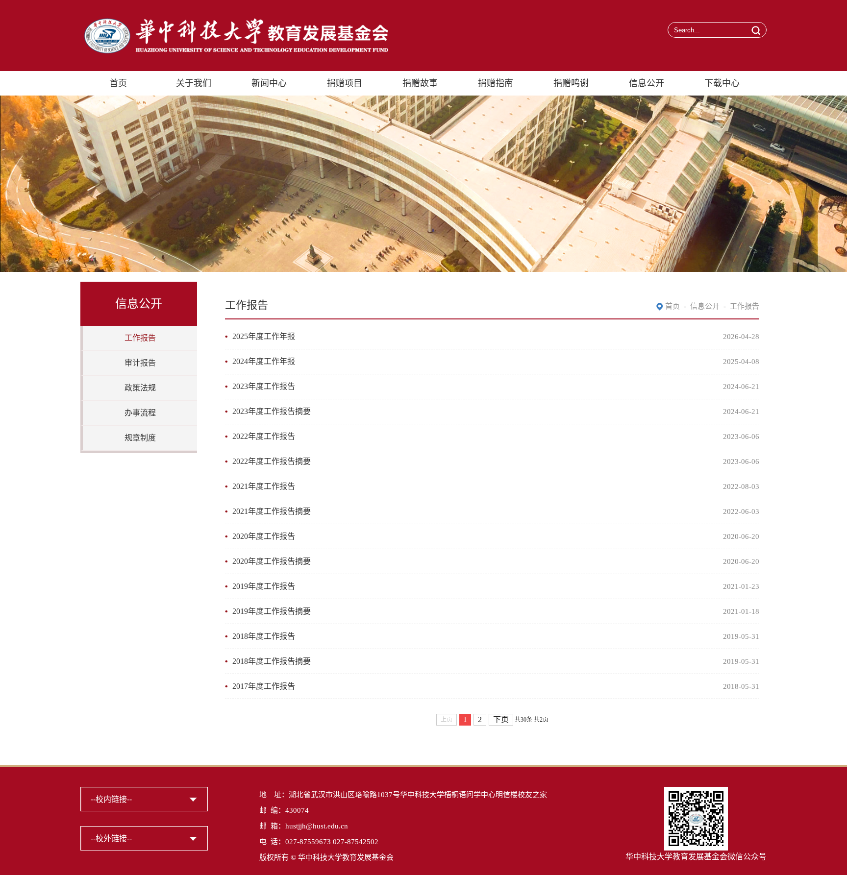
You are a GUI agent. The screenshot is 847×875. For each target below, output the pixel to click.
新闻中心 (269, 83)
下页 (501, 719)
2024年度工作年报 (263, 361)
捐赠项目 (344, 83)
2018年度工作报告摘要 (271, 661)
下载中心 (722, 83)
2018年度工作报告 (263, 636)
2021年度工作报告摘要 (271, 511)
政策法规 (140, 388)
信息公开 (646, 83)
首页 (118, 83)
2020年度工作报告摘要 (271, 561)
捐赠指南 (495, 83)
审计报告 (140, 363)
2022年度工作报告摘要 (271, 461)
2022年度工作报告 (263, 436)
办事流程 (140, 413)
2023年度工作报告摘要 (271, 411)
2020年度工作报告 (263, 536)
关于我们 (193, 83)
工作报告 (140, 338)
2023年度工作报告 (263, 386)
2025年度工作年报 (263, 336)
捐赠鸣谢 (571, 83)
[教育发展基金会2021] (234, 21)
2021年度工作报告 (263, 486)
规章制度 (140, 438)
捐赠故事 (420, 83)
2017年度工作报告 (263, 686)
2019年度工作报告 (263, 586)
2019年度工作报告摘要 (271, 611)
